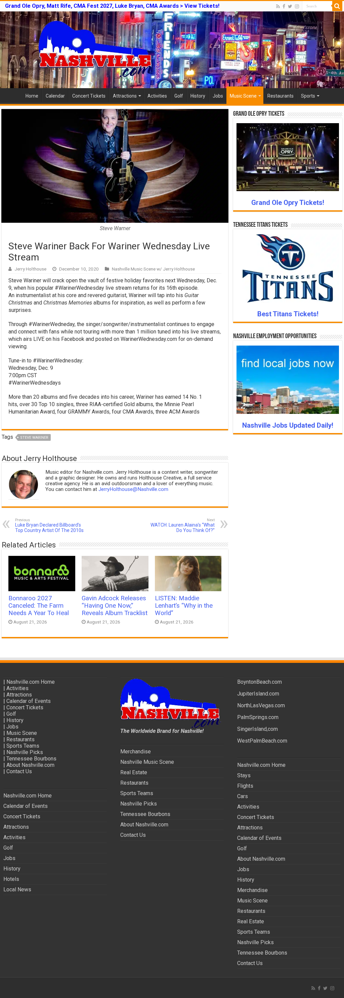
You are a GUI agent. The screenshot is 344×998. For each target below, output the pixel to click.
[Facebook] (284, 6)
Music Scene (243, 96)
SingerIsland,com (257, 729)
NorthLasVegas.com (261, 705)
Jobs (218, 96)
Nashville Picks (24, 752)
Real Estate (133, 772)
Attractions (125, 96)
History (197, 96)
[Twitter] (290, 6)
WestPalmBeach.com (262, 741)
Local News (17, 889)
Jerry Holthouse (30, 269)
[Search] (337, 6)
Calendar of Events (28, 701)
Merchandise (135, 751)
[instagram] (297, 6)
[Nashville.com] (172, 49)
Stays (244, 775)
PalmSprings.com (257, 717)
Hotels (11, 879)
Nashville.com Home (30, 682)
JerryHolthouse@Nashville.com (133, 489)
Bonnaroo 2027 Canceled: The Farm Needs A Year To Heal (38, 606)
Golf (178, 96)
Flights (245, 786)
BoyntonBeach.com (259, 682)
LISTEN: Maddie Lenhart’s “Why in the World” (184, 606)
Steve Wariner (34, 437)
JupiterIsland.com (258, 693)
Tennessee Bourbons (31, 758)
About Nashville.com (30, 765)
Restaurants (280, 96)
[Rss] (278, 6)
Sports (308, 96)
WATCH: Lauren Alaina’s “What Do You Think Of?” (182, 525)
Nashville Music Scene (147, 762)
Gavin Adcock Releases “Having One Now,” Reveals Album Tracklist (114, 606)
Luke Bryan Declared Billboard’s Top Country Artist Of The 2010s (49, 525)
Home (32, 96)
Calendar (55, 96)
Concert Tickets (88, 96)
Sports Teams (22, 746)
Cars (242, 796)
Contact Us (19, 771)
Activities (157, 96)
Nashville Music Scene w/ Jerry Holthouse (153, 269)
